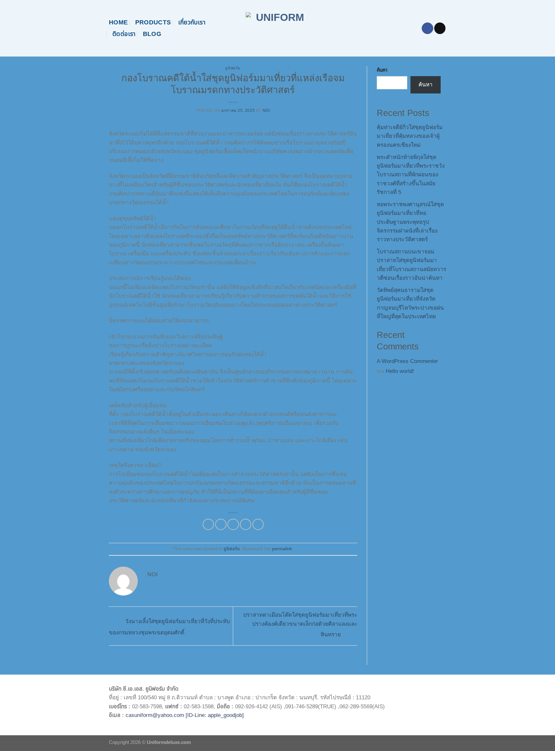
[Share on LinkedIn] (258, 524)
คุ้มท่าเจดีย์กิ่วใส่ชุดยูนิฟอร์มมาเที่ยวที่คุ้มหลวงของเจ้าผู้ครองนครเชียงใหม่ (410, 136)
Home (118, 22)
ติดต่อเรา (124, 34)
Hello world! (400, 371)
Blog (152, 34)
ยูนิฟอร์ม (233, 68)
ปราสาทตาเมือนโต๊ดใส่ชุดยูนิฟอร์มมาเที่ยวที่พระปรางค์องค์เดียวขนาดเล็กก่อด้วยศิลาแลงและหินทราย (300, 625)
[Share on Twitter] (220, 524)
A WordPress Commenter (407, 361)
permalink (282, 548)
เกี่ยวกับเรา (192, 22)
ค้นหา (382, 70)
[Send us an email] (439, 28)
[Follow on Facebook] (427, 28)
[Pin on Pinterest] (245, 524)
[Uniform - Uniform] (278, 28)
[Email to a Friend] (233, 524)
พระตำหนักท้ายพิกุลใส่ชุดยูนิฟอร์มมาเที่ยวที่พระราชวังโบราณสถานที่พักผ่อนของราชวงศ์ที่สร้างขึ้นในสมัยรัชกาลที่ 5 (411, 175)
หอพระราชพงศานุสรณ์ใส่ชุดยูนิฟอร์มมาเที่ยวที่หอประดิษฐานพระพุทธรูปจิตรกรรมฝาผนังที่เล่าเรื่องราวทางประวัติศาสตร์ (410, 222)
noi (266, 110)
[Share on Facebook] (208, 524)
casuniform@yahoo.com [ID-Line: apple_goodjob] (185, 715)
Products (153, 22)
